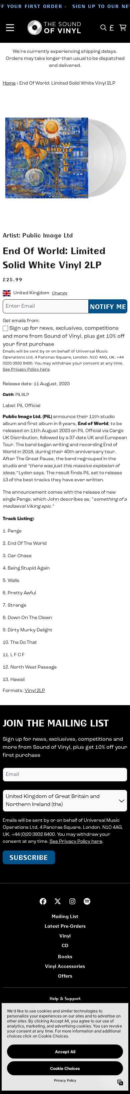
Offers (65, 976)
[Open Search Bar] (103, 27)
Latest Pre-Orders (65, 926)
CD (65, 945)
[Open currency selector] (111, 27)
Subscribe (29, 857)
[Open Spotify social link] (87, 901)
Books (65, 956)
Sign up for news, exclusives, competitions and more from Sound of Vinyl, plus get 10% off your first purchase (64, 336)
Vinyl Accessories (65, 966)
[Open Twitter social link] (57, 901)
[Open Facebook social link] (43, 901)
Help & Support (65, 998)
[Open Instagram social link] (72, 901)
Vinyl (65, 935)
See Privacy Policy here (26, 370)
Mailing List (65, 916)
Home (9, 83)
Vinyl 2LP (35, 690)
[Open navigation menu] (10, 27)
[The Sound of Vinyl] (54, 27)
